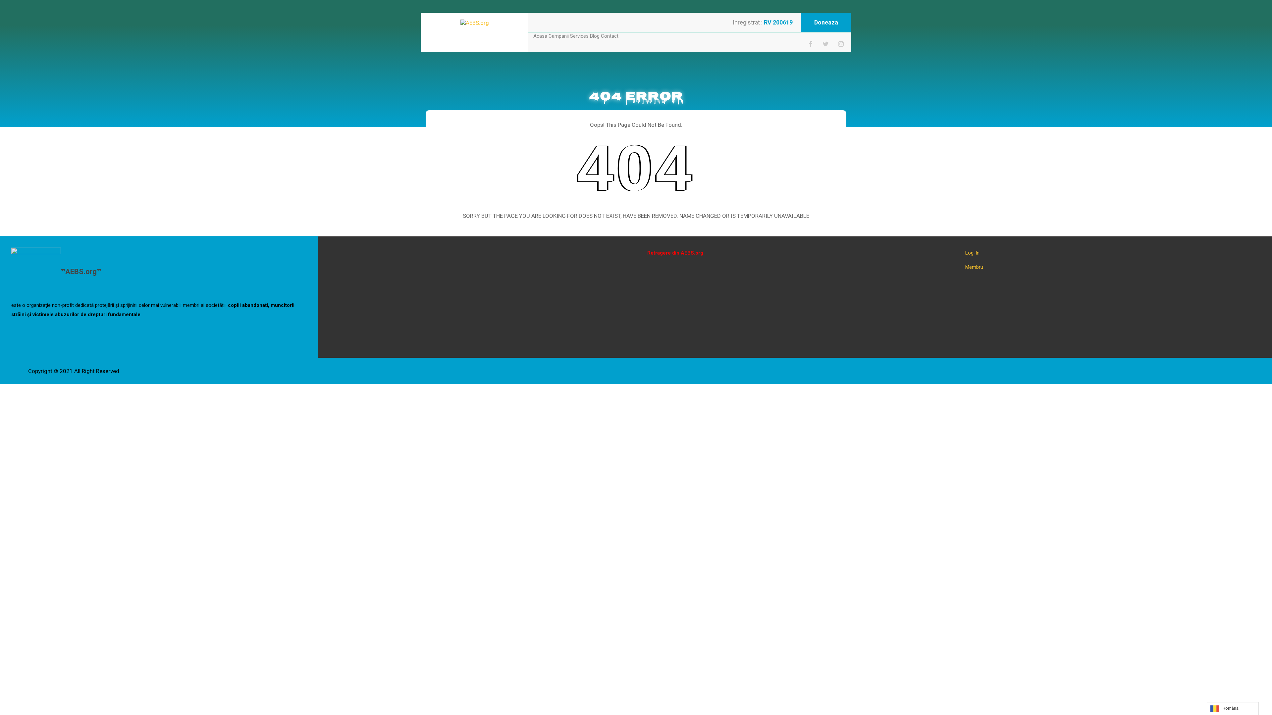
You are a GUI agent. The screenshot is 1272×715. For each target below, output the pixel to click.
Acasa (540, 36)
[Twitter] (825, 44)
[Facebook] (810, 44)
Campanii (559, 36)
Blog (595, 36)
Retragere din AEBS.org (675, 253)
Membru (974, 267)
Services (579, 36)
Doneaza (826, 22)
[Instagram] (841, 44)
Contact (609, 36)
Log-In (972, 253)
